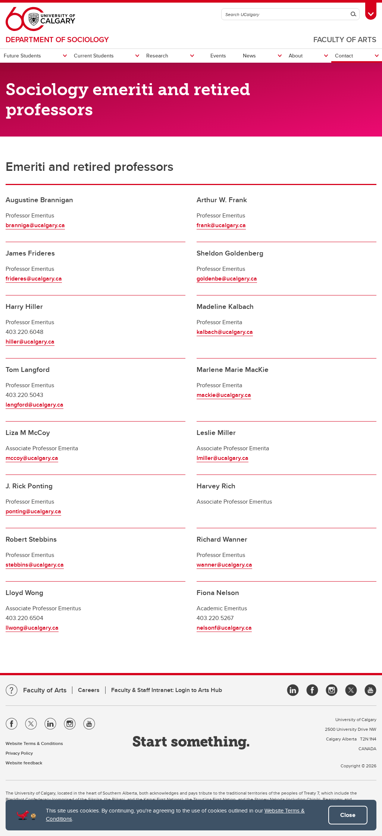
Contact (344, 55)
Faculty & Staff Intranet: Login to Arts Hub (166, 690)
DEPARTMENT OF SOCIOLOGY (57, 39)
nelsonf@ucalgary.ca (224, 627)
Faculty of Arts (344, 39)
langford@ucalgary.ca (34, 404)
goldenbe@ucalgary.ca (227, 278)
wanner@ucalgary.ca (224, 564)
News (249, 55)
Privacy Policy (19, 753)
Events (218, 55)
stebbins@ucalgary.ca (35, 564)
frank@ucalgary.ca (221, 225)
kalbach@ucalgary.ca (225, 332)
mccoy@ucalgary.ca (32, 458)
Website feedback (24, 763)
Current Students (94, 55)
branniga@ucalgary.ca (35, 225)
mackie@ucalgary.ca (224, 395)
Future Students (22, 55)
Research (157, 55)
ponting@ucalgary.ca (33, 511)
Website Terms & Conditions (34, 743)
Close (348, 815)
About (296, 55)
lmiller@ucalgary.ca (222, 458)
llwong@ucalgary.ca (32, 627)
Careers (89, 690)
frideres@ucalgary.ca (34, 278)
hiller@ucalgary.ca (30, 341)
